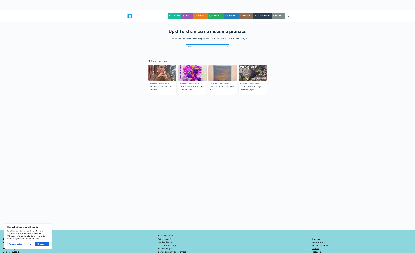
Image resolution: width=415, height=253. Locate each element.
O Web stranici (174, 16)
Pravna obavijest (165, 248)
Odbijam (29, 244)
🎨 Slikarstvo (230, 16)
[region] (28, 236)
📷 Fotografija (214, 16)
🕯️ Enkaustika (199, 16)
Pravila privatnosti (165, 236)
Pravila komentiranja (166, 245)
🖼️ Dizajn (186, 16)
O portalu (316, 239)
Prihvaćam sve (42, 244)
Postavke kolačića (15, 244)
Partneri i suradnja (320, 245)
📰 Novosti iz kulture (262, 16)
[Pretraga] (288, 16)
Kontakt (315, 248)
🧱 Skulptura (245, 16)
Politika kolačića (164, 239)
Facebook (316, 252)
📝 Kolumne (277, 16)
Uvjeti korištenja (164, 242)
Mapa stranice (318, 242)
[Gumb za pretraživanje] (227, 46)
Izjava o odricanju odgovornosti (171, 252)
